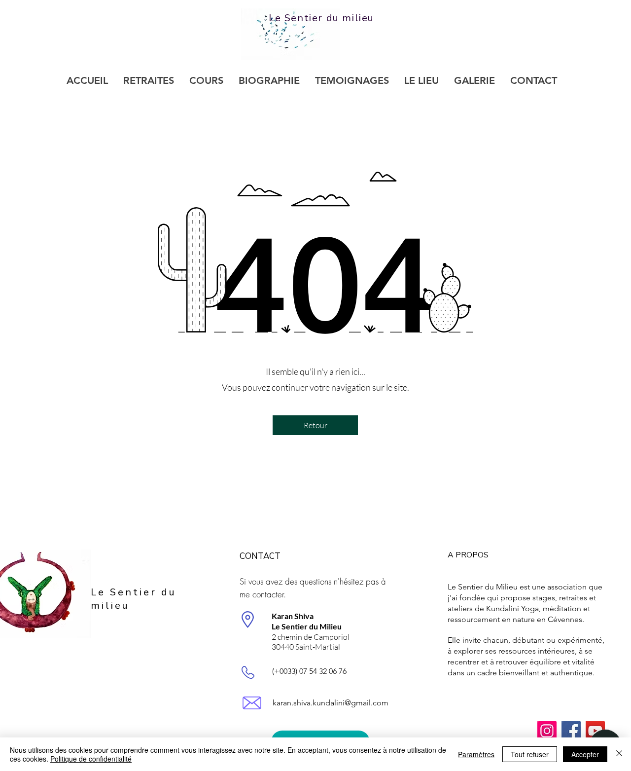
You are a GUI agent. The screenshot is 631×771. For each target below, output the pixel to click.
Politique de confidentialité (91, 759)
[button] (315, 425)
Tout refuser (530, 754)
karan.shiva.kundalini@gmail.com (330, 702)
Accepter (585, 754)
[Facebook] (571, 730)
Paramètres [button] (476, 754)
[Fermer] (619, 754)
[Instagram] (547, 730)
